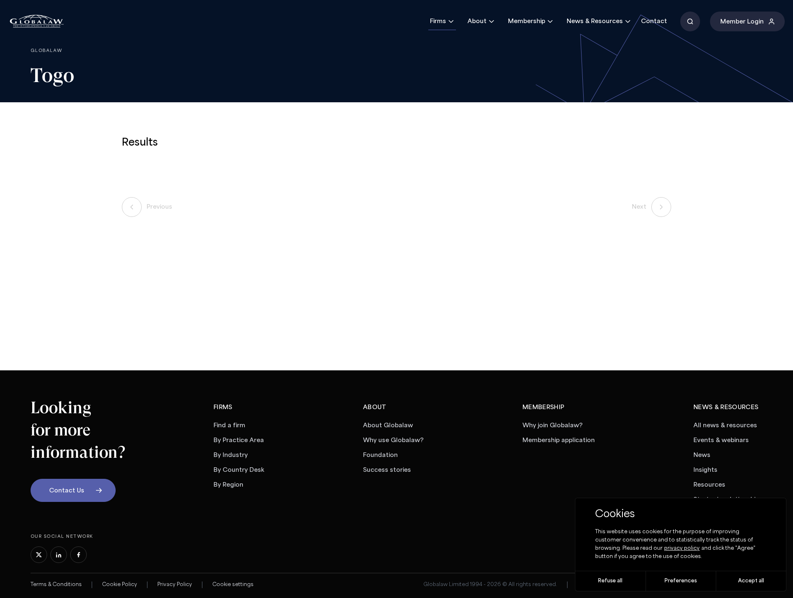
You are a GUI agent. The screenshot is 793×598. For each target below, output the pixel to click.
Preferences (681, 581)
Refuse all (610, 581)
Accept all (751, 581)
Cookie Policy (119, 584)
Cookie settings (233, 584)
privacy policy (682, 548)
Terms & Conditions (56, 584)
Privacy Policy (174, 584)
